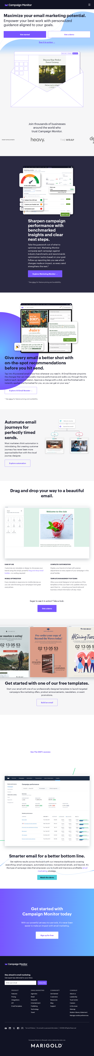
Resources (53, 1000)
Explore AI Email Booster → (20, 390)
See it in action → (47, 42)
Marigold (44, 1040)
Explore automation (17, 463)
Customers (54, 997)
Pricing (13, 997)
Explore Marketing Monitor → (45, 274)
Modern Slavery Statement (78, 1012)
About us (73, 994)
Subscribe (42, 983)
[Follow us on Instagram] (22, 1028)
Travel (33, 1012)
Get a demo (69, 34)
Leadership (73, 997)
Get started (25, 34)
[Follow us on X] (14, 1028)
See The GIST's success (40, 751)
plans (34, 282)
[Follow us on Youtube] (6, 1028)
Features (14, 994)
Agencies (34, 994)
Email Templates (16, 1006)
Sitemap (72, 1009)
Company (73, 990)
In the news (73, 1006)
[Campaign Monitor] (16, 964)
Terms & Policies (30, 1028)
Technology (35, 1009)
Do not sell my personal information (47, 1028)
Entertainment (35, 1003)
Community (55, 990)
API (12, 1003)
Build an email (47, 702)
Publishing (34, 1006)
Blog (51, 1003)
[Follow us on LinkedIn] (10, 1028)
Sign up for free (47, 935)
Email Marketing (37, 990)
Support (53, 1006)
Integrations (15, 1000)
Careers (72, 1003)
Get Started (54, 994)
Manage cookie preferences (79, 1015)
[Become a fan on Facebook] (18, 1028)
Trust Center (74, 1000)
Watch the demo (47, 877)
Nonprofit (34, 1000)
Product (15, 990)
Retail (32, 997)
